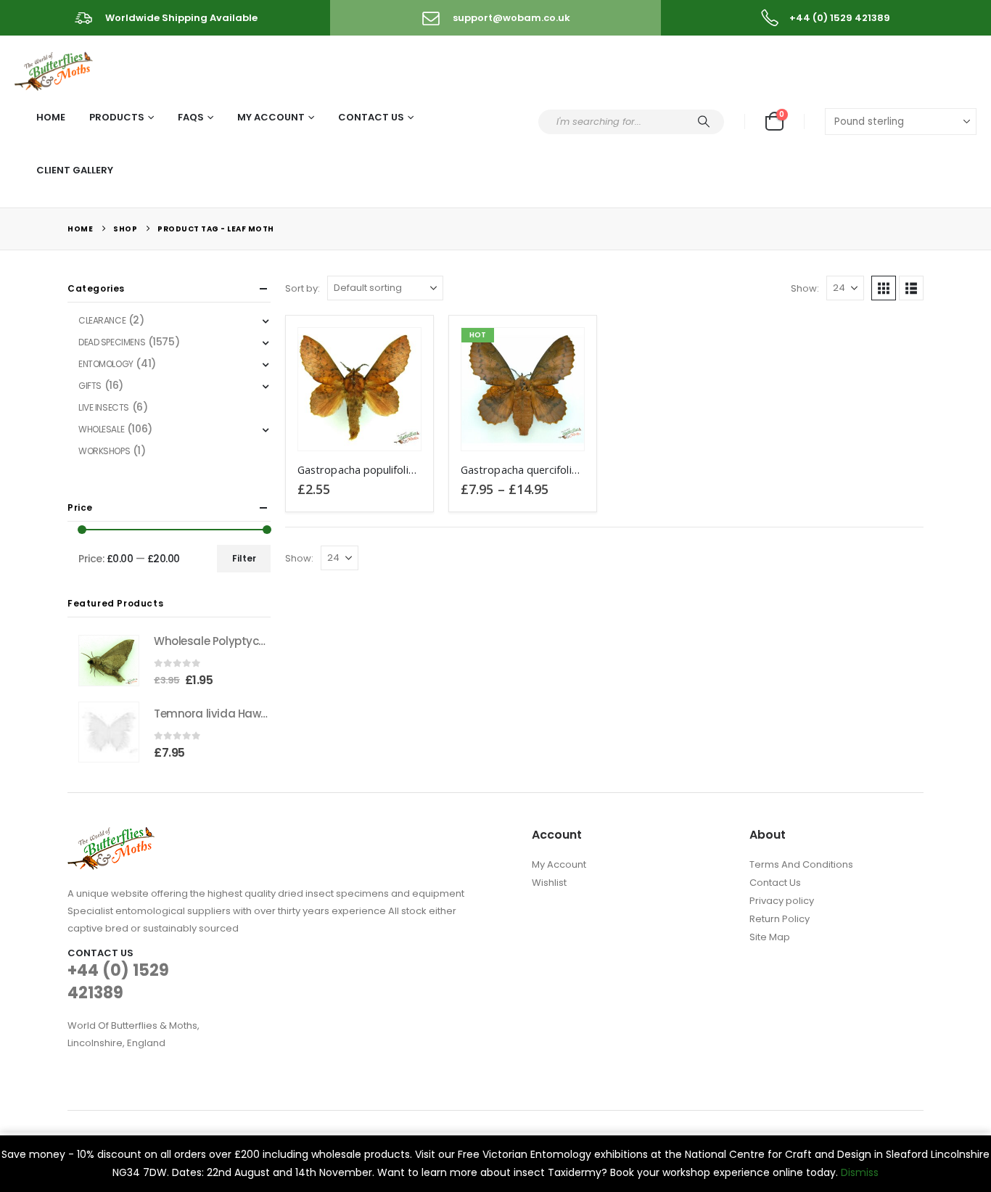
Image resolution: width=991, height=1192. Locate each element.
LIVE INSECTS (103, 407)
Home (50, 117)
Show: (805, 288)
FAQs (191, 117)
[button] (883, 288)
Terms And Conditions (801, 864)
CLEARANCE (102, 320)
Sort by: (302, 288)
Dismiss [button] (860, 1172)
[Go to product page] (359, 389)
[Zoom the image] (111, 835)
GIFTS (90, 385)
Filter (244, 558)
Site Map (769, 937)
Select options (397, 352)
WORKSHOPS (104, 451)
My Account (271, 117)
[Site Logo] (55, 68)
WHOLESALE (101, 429)
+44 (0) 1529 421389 (118, 981)
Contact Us (371, 117)
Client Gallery (74, 170)
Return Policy (779, 919)
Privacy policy (781, 901)
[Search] (703, 122)
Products (116, 117)
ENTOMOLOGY (105, 364)
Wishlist (549, 882)
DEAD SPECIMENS (111, 342)
